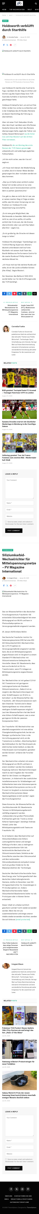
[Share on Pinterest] (10, 45)
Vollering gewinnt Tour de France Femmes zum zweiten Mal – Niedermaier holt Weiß (19, 457)
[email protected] (23, 920)
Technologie (7, 550)
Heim (4, 9)
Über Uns (8, 1196)
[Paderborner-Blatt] (19, 3)
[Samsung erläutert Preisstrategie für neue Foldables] (19, 1049)
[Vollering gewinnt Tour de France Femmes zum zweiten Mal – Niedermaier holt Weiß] (19, 443)
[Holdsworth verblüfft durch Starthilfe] (19, 58)
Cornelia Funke (13, 37)
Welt (30, 9)
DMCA (7, 1199)
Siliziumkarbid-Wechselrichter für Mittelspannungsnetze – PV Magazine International (10, 310)
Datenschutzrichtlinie (19, 1202)
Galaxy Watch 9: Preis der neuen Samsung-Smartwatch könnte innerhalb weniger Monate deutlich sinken (19, 1095)
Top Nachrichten (17, 9)
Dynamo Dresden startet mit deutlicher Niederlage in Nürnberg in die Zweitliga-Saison (19, 424)
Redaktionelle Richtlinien (21, 1199)
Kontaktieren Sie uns (23, 1196)
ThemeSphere (31, 1207)
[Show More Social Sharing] (15, 45)
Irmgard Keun (13, 578)
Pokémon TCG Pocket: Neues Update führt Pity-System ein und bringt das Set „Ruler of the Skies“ (18, 1030)
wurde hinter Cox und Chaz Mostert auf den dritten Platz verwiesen (18, 137)
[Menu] (3, 3)
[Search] (36, 3)
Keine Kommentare (10, 40)
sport (5, 21)
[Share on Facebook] (3, 45)
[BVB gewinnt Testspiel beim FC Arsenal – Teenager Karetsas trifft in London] (19, 378)
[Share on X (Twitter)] (7, 45)
